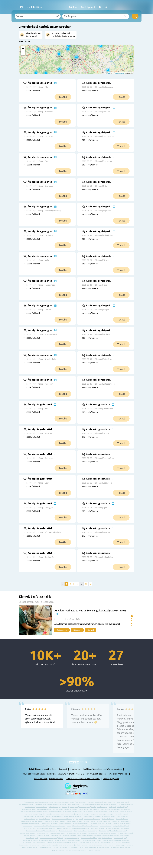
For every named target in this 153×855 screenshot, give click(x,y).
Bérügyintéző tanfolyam (26, 804)
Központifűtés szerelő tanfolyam (121, 821)
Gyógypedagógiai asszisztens (124, 845)
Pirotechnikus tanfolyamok (118, 830)
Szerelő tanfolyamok (32, 838)
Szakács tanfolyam (56, 835)
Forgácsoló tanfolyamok (100, 811)
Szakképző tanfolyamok (69, 835)
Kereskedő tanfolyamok (108, 816)
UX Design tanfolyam (94, 850)
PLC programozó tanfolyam (27, 833)
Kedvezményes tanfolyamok (92, 816)
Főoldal (73, 7)
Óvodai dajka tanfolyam (50, 830)
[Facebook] (100, 7)
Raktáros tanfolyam (42, 833)
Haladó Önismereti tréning (29, 847)
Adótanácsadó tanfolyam (46, 802)
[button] (132, 616)
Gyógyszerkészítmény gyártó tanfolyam (102, 814)
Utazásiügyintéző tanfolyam (121, 840)
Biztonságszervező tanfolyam (43, 804)
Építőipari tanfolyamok (70, 809)
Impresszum (75, 769)
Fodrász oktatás (67, 811)
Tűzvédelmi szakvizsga (88, 840)
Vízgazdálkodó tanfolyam (70, 842)
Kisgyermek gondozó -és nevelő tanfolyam (88, 819)
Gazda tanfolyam (113, 811)
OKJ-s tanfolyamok (122, 828)
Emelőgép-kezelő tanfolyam (99, 807)
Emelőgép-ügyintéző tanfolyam (118, 807)
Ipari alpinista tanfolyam (48, 816)
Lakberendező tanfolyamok (80, 823)
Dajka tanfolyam (105, 842)
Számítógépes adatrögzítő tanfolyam (76, 850)
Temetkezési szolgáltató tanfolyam (33, 840)
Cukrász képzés (30, 807)
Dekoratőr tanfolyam (55, 807)
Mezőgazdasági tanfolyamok (121, 826)
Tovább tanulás (48, 840)
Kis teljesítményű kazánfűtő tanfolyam (63, 819)
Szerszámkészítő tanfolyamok (48, 838)
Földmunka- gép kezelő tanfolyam (82, 811)
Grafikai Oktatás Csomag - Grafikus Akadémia (101, 845)
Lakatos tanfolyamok (65, 823)
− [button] (23, 53)
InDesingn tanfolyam (59, 847)
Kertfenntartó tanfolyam (31, 819)
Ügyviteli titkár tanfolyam (104, 840)
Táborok (60, 838)
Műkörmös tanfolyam (49, 828)
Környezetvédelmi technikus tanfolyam (32, 821)
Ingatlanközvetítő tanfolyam (32, 816)
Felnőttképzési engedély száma (42, 769)
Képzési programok (111, 779)
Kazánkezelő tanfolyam (75, 816)
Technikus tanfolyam (120, 838)
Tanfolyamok (88, 7)
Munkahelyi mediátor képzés (74, 847)
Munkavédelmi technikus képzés (66, 828)
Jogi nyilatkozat (41, 779)
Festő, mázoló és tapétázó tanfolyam (50, 811)
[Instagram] (106, 7)
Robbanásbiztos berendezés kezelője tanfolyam (102, 833)
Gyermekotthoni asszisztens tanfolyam (62, 814)
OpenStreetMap (118, 73)
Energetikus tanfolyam (28, 809)
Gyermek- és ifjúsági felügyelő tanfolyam (37, 814)
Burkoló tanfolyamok (73, 804)
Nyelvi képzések (111, 828)
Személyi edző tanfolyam (121, 835)
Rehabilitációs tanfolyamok (57, 833)
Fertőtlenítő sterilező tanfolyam (29, 811)
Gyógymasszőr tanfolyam (82, 814)
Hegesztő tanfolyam (121, 814)
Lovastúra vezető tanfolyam (42, 826)
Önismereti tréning (109, 847)
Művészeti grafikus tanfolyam (93, 847)
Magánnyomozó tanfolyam (58, 826)
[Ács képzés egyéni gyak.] (51, 92)
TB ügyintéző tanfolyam (105, 838)
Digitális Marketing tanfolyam (120, 842)
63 (86, 584)
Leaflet (107, 73)
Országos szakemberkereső (34, 830)
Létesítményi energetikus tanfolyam (100, 823)
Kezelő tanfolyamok (44, 819)
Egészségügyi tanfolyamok (70, 807)
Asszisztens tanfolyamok (94, 802)
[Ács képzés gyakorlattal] (51, 414)
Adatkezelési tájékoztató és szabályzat (83, 779)
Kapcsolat (63, 769)
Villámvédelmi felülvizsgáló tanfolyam (34, 842)
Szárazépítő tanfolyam (106, 835)
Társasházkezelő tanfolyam (89, 838)
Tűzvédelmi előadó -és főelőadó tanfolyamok (67, 840)
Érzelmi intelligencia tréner (65, 845)
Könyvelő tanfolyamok (122, 819)
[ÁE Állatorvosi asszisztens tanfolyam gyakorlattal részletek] (74, 620)
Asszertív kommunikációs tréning (89, 842)
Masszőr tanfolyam (92, 826)
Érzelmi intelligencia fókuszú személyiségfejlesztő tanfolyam (37, 845)
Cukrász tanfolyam (41, 807)
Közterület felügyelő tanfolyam (30, 823)
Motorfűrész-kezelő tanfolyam (33, 828)
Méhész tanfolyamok (105, 826)
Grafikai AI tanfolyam (81, 845)
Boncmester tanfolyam (59, 804)
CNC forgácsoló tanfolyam (108, 804)
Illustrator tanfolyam (45, 847)
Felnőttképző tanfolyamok (122, 809)
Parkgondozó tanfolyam (65, 830)
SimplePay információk (118, 774)
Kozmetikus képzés (89, 821)
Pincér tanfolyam (104, 830)
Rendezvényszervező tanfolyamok (77, 833)
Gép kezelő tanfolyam (126, 811)
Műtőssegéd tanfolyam (97, 828)
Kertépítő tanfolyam (122, 816)
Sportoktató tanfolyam (43, 835)
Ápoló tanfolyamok (80, 802)
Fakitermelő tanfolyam (107, 809)
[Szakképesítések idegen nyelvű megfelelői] (55, 83)
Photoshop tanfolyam (58, 850)
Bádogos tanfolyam (122, 802)
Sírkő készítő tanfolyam (125, 833)
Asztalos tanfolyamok (109, 802)
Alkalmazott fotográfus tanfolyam (64, 802)
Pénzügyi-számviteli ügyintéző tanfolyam (85, 830)
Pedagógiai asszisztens (123, 847)
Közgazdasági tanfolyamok (74, 821)
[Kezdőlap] (31, 7)
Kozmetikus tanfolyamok (103, 821)
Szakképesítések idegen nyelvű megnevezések (102, 769)
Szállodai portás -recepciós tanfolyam (88, 835)
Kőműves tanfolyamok (108, 819)
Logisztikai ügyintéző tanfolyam (122, 823)
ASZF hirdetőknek (56, 779)
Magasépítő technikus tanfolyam (76, 826)
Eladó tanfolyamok (84, 807)
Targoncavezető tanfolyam (72, 838)
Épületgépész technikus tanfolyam (89, 809)
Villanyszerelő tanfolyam (54, 842)
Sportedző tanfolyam (29, 835)
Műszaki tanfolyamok (83, 828)
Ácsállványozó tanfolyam (31, 802)
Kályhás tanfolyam (62, 816)
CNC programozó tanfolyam (125, 804)
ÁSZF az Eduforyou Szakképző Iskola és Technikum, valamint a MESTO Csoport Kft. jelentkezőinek (64, 774)
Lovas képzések (27, 826)
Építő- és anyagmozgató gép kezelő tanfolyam (49, 809)
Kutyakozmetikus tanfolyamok (49, 823)
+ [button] (23, 48)
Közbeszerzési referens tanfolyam (55, 821)
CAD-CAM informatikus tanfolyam (90, 804)
